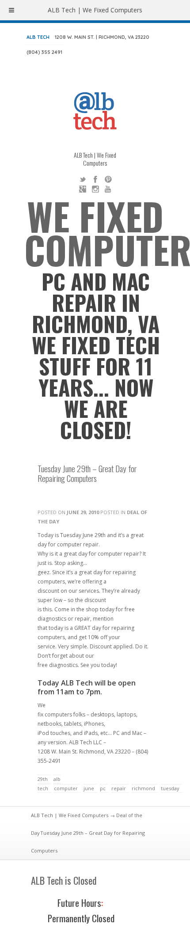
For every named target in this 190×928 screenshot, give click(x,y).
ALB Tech (38, 37)
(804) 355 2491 (44, 52)
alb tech (49, 784)
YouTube (108, 189)
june (89, 788)
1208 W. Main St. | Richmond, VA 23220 (102, 37)
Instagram (95, 189)
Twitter (82, 179)
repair (118, 788)
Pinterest (108, 179)
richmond (143, 788)
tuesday (170, 788)
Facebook (95, 179)
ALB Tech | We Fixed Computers (69, 815)
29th (43, 779)
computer (66, 788)
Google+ (82, 189)
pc (103, 788)
